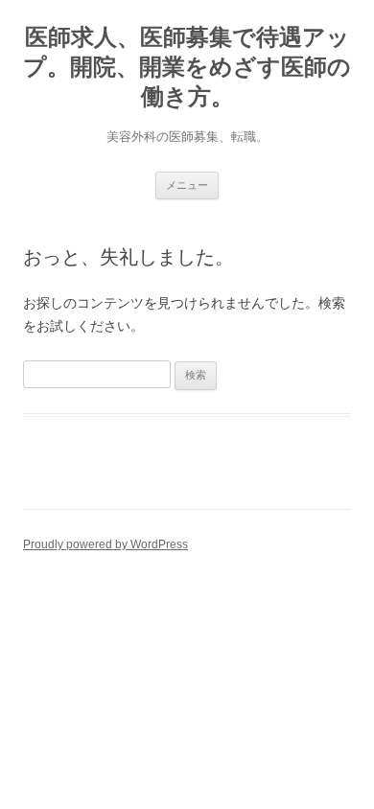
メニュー (187, 185)
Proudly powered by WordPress (105, 544)
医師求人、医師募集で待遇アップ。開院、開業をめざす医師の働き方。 (187, 66)
